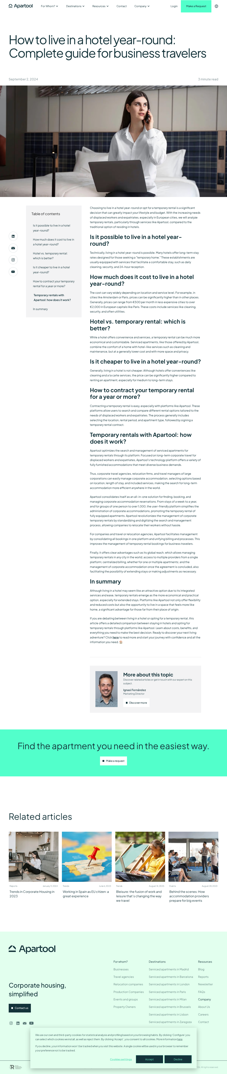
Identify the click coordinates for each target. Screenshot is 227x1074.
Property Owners (125, 1006)
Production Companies (129, 991)
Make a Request (196, 6)
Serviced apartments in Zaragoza (170, 1022)
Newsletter (205, 984)
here (179, 1039)
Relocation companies (128, 984)
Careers (203, 1014)
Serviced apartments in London (169, 984)
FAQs (201, 991)
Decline (178, 1059)
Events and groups (126, 999)
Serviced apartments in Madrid (169, 969)
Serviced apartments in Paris (167, 991)
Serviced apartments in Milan (168, 999)
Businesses (121, 969)
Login (174, 6)
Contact (122, 6)
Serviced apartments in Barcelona (171, 976)
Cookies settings (121, 1059)
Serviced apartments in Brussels (170, 1006)
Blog (201, 969)
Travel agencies (124, 976)
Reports (203, 976)
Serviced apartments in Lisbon (168, 1014)
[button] (49, 6)
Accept (149, 1059)
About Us (204, 1006)
